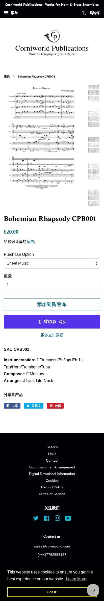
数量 (8, 276)
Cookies (52, 481)
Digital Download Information (52, 474)
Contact (52, 460)
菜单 (14, 13)
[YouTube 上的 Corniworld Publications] (68, 519)
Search (52, 447)
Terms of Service (52, 494)
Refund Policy (52, 487)
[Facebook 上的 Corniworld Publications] (46, 519)
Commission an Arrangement (52, 467)
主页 (7, 76)
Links (52, 454)
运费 (30, 241)
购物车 (94, 13)
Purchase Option (19, 254)
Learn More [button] (76, 579)
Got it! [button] (52, 592)
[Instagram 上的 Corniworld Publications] (57, 519)
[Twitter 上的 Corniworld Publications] (36, 519)
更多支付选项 (52, 335)
